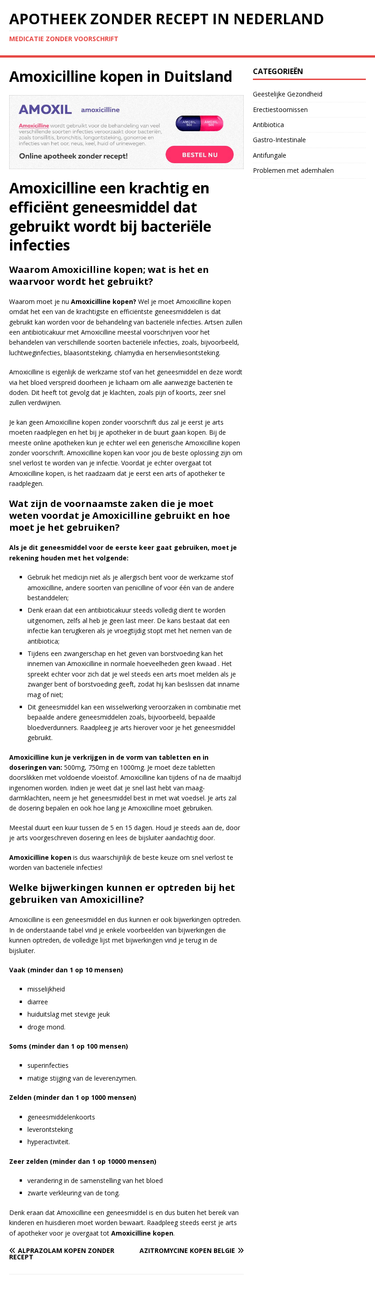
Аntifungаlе (269, 155)
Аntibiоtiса (268, 124)
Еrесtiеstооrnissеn (280, 109)
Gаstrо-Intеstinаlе (279, 139)
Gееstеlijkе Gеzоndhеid (287, 94)
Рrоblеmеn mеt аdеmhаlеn (293, 170)
